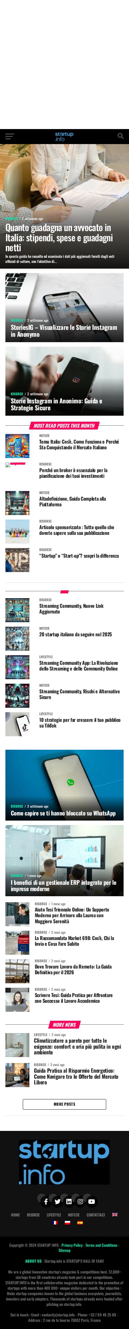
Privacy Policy (72, 1245)
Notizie (74, 1215)
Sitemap (64, 1250)
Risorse (33, 1215)
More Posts (64, 1104)
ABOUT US (34, 1261)
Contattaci (96, 1215)
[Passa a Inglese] (115, 1214)
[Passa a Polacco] (67, 1223)
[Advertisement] (64, 64)
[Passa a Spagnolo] (80, 1223)
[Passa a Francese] (55, 1223)
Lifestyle (54, 1215)
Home (15, 1215)
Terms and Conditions (102, 1245)
